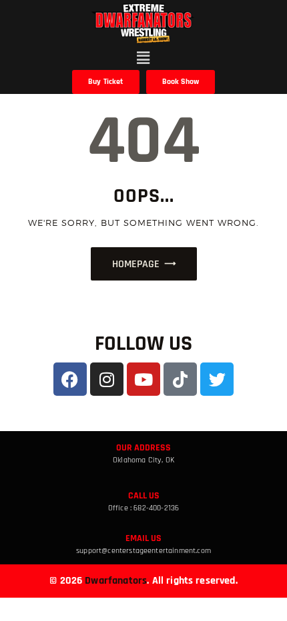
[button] (144, 57)
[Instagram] (106, 379)
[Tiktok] (180, 379)
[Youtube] (143, 379)
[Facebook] (70, 379)
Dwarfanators (116, 581)
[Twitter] (217, 379)
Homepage (136, 264)
